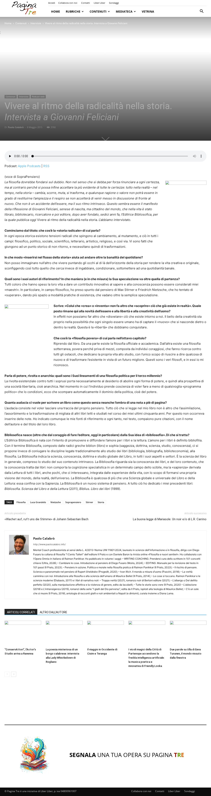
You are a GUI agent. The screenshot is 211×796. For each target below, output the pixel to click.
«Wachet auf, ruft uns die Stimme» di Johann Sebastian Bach (46, 519)
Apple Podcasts (29, 166)
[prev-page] (7, 674)
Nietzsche (55, 502)
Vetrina (148, 11)
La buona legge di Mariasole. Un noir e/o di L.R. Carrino (169, 519)
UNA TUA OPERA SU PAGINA (126, 755)
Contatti (85, 2)
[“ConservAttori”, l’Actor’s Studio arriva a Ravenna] (23, 633)
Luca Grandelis (38, 502)
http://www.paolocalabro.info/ (49, 544)
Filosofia (21, 502)
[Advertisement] (105, 704)
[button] (201, 12)
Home (55, 11)
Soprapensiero (73, 502)
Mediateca (124, 11)
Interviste (35, 23)
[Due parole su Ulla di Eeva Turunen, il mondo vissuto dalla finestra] (188, 633)
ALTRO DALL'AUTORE (53, 612)
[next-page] (13, 674)
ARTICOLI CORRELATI (21, 612)
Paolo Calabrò (16, 127)
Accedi (51, 2)
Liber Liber (99, 2)
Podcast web (38, 96)
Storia (101, 502)
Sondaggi (114, 2)
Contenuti (98, 11)
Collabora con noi (67, 2)
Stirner (89, 502)
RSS (46, 166)
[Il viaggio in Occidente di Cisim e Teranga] (105, 633)
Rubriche (73, 11)
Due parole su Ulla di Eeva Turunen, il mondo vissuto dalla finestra (185, 653)
